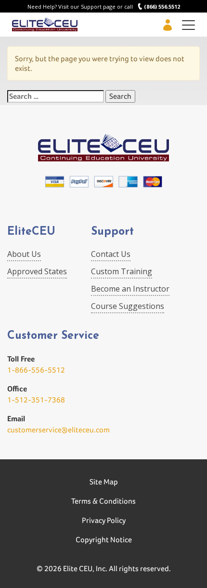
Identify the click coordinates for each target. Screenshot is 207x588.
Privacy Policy (104, 520)
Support (112, 232)
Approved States (37, 271)
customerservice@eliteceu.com (58, 429)
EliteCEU (31, 232)
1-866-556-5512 (36, 369)
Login (167, 24)
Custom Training (121, 271)
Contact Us (110, 254)
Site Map (104, 481)
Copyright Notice (104, 539)
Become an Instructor (130, 288)
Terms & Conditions (103, 501)
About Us (24, 254)
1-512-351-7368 (36, 399)
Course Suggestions (127, 306)
